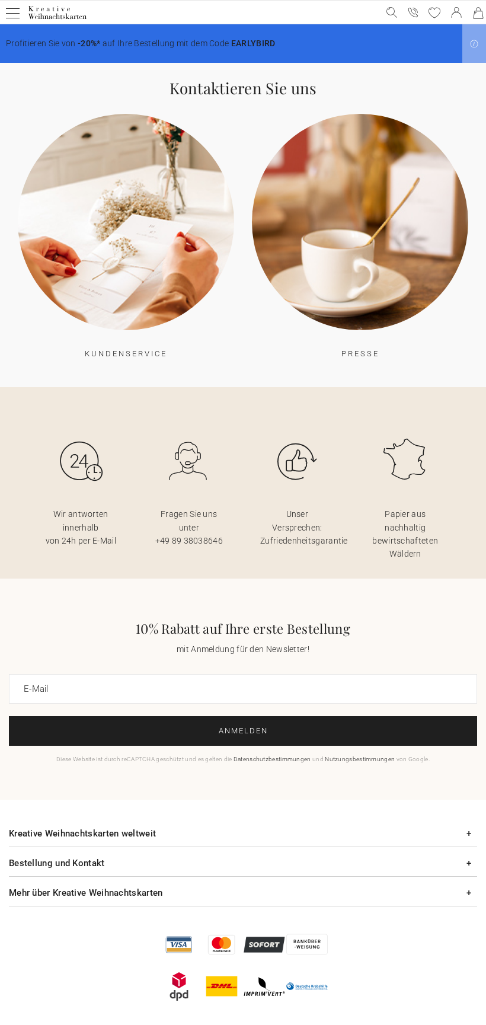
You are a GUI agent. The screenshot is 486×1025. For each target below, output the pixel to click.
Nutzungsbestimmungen (360, 759)
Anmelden (243, 730)
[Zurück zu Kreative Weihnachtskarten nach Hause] (57, 18)
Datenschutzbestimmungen (272, 759)
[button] (474, 44)
